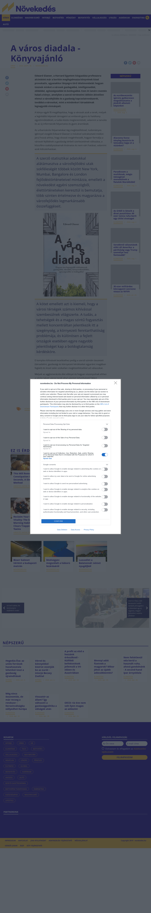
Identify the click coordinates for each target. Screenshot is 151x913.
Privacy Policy (89, 530)
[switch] (105, 429)
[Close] (116, 383)
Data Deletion (62, 530)
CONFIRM (58, 521)
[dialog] (75, 456)
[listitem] (75, 424)
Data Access (75, 530)
